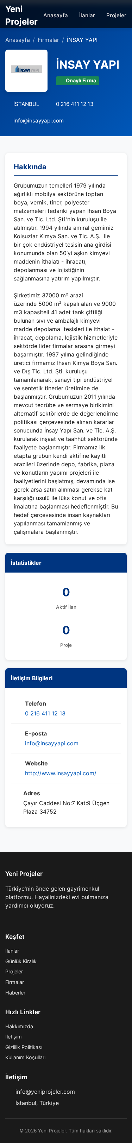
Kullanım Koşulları (25, 1057)
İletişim (13, 1037)
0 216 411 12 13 (45, 713)
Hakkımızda (19, 1026)
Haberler (15, 993)
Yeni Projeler (21, 15)
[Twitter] (19, 919)
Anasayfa (55, 15)
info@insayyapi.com (51, 743)
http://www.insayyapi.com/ (60, 773)
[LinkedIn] (42, 919)
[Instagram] (30, 919)
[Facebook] (8, 919)
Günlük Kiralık (21, 961)
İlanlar (87, 15)
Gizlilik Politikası (23, 1047)
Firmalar (48, 39)
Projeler (116, 15)
